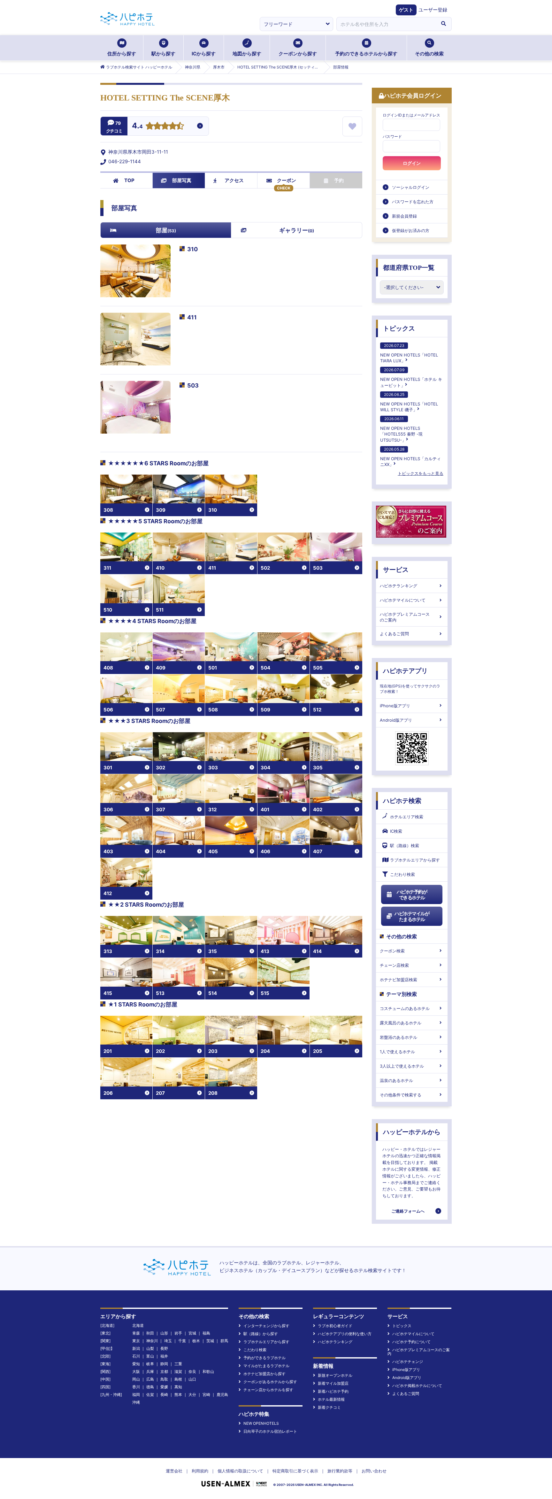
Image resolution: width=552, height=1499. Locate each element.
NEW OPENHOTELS (261, 1423)
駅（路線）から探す (260, 1333)
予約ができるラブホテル (264, 1357)
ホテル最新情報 (331, 1399)
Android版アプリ (396, 720)
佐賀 (150, 1394)
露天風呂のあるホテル (400, 1022)
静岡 (164, 1363)
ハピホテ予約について (411, 1341)
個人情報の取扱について (240, 1470)
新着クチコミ (329, 1407)
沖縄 (136, 1402)
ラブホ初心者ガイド (335, 1325)
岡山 (136, 1379)
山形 (164, 1333)
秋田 (150, 1333)
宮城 (192, 1333)
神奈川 (152, 1340)
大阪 (136, 1371)
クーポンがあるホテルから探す (270, 1381)
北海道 (138, 1325)
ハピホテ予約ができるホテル (412, 895)
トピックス (399, 328)
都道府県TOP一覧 (408, 267)
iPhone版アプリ (395, 705)
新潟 (136, 1348)
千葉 (182, 1340)
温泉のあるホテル (396, 1080)
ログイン (412, 163)
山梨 (150, 1348)
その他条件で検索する (400, 1094)
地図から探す (247, 54)
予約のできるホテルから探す (366, 54)
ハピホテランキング (398, 585)
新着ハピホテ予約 (333, 1391)
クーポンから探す (298, 54)
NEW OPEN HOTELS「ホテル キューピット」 (411, 377)
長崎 (164, 1394)
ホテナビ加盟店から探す (264, 1373)
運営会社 (174, 1470)
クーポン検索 (392, 950)
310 (192, 249)
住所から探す (121, 54)
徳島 (150, 1386)
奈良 (192, 1371)
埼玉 (168, 1340)
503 (193, 385)
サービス (396, 569)
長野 (164, 1348)
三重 (178, 1363)
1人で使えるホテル (397, 1051)
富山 (150, 1356)
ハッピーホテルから (412, 1131)
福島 (206, 1333)
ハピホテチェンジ (407, 1361)
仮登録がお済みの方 (410, 230)
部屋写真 (181, 180)
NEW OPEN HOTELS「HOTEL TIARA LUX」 (409, 353)
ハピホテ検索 (402, 800)
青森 (136, 1333)
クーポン (286, 180)
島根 (178, 1379)
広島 (150, 1379)
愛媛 (164, 1386)
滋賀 (178, 1371)
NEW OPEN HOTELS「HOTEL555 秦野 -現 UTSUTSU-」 (401, 429)
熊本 (178, 1394)
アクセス (234, 180)
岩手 (178, 1333)
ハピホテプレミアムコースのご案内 (405, 617)
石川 (136, 1356)
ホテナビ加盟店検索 (398, 979)
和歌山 (208, 1371)
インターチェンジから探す (266, 1325)
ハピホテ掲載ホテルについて (417, 1385)
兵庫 (150, 1371)
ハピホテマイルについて (402, 600)
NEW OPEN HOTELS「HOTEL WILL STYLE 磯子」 (409, 402)
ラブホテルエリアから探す (415, 859)
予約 (339, 180)
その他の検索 (429, 54)
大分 (192, 1394)
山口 (192, 1379)
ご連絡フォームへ (408, 1211)
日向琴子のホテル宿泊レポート (270, 1431)
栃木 (196, 1340)
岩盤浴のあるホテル (398, 1037)
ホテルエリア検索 (406, 816)
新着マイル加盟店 (333, 1383)
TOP (129, 180)
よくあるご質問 (394, 633)
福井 (164, 1356)
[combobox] (385, 24)
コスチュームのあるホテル (405, 1008)
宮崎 (206, 1394)
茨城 (210, 1340)
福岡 (136, 1394)
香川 (136, 1386)
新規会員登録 (404, 216)
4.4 (137, 126)
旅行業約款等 (339, 1470)
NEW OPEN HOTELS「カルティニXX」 (410, 457)
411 (192, 317)
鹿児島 (222, 1394)
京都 (164, 1371)
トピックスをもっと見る (420, 473)
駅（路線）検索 (404, 845)
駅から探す (163, 54)
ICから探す (204, 54)
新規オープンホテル (335, 1375)
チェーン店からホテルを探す (268, 1389)
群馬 (224, 1340)
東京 (136, 1340)
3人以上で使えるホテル (402, 1066)
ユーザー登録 (432, 10)
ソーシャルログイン (410, 187)
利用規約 (200, 1470)
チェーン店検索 (394, 965)
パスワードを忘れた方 (412, 201)
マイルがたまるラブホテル (266, 1365)
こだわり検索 (402, 874)
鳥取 (164, 1379)
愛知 (136, 1363)
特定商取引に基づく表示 (295, 1470)
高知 (178, 1386)
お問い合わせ (374, 1470)
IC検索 (396, 831)
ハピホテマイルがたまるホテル (412, 916)
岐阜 (150, 1363)
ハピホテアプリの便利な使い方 (345, 1333)
